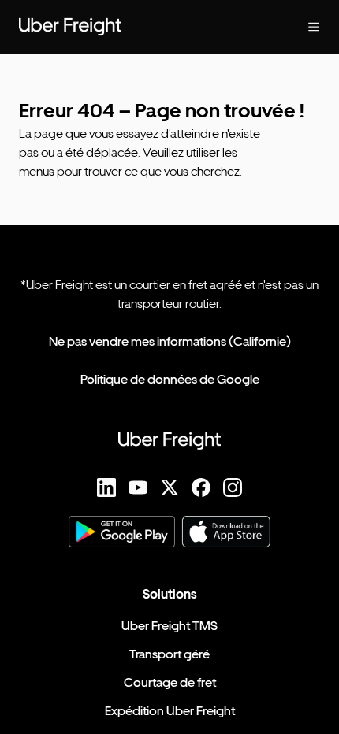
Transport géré (169, 654)
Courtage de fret (170, 682)
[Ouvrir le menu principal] (301, 27)
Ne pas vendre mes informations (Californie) (170, 341)
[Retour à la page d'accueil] (138, 26)
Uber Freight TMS (169, 625)
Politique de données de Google (169, 379)
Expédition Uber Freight (170, 710)
